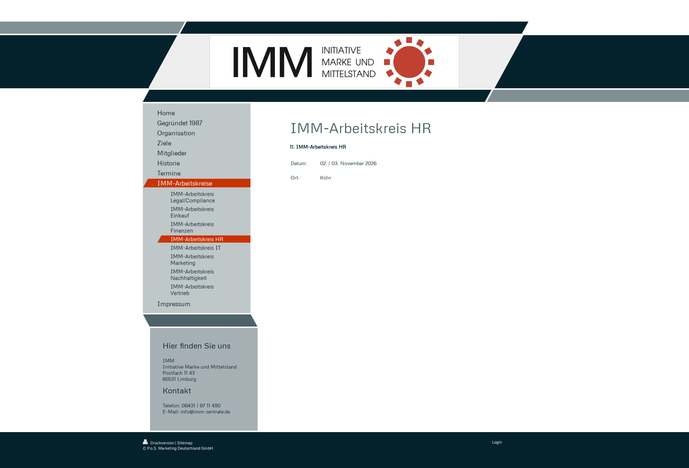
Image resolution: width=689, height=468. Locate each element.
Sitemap (184, 442)
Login (497, 442)
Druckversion (162, 442)
